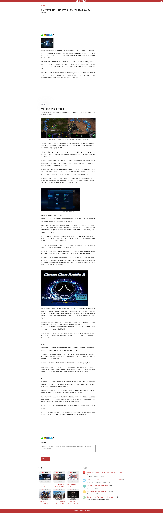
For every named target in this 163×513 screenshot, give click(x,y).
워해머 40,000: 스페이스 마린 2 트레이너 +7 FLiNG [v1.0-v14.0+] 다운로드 (44, 503)
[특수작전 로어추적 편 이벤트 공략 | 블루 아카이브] (45, 477)
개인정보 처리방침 (87, 510)
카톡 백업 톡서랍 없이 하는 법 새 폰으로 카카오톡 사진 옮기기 (101, 497)
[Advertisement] (68, 23)
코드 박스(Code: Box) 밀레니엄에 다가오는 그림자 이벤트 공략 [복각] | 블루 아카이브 (73, 485)
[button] (7, 1)
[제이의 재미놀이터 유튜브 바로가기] (161, 1)
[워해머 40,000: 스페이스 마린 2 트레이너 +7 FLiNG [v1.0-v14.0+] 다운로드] (45, 495)
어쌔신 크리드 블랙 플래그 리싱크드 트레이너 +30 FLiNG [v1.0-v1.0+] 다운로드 (59, 503)
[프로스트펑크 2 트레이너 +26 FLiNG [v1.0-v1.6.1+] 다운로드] (73, 495)
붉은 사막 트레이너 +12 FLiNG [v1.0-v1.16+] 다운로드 (59, 485)
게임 (44, 6)
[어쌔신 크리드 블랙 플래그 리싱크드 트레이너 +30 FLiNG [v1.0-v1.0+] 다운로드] (59, 495)
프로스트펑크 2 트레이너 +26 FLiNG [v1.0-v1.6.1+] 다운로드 (73, 503)
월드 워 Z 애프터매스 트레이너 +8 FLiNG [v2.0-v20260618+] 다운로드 (104, 472)
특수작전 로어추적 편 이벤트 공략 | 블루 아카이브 (45, 485)
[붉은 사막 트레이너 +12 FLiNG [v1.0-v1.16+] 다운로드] (59, 477)
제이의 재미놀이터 (82, 1)
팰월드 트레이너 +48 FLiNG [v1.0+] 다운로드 (98, 485)
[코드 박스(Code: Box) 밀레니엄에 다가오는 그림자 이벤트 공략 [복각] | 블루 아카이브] (73, 477)
